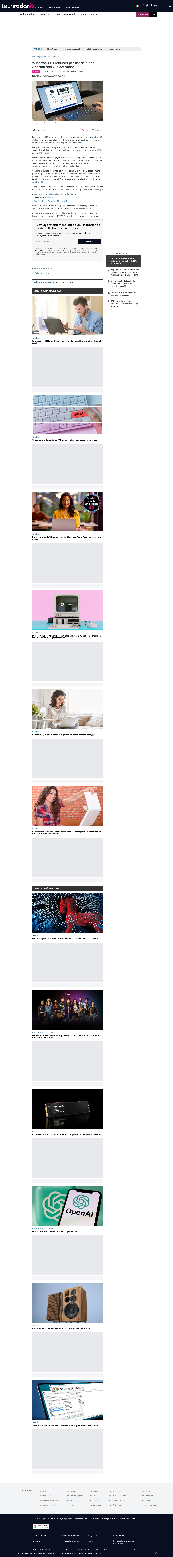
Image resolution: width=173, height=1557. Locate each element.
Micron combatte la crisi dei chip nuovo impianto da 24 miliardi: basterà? (123, 283)
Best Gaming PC (72, 1500)
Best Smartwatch (95, 1505)
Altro (93, 14)
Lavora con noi (116, 49)
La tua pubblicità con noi (69, 1541)
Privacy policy (91, 1536)
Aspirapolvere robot (72, 49)
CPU (41, 153)
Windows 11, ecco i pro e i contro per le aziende (55, 194)
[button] (167, 6)
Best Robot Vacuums (149, 1505)
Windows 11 (96, 137)
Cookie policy (118, 1536)
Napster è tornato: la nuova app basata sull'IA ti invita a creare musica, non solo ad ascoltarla (125, 272)
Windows (56, 57)
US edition (66, 1553)
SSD (100, 150)
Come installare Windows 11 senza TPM (51, 201)
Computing (36, 57)
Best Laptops (71, 1491)
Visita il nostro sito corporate (123, 1519)
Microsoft (79, 142)
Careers (89, 1541)
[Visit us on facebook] (144, 5)
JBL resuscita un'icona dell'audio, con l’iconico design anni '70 (125, 303)
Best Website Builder (48, 1505)
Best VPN (43, 1491)
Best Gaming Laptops (74, 1496)
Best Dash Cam (147, 1496)
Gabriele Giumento (61, 71)
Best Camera (146, 1491)
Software (46, 57)
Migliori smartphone (95, 49)
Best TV (92, 1496)
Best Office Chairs (115, 1505)
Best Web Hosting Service (50, 1500)
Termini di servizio (61, 248)
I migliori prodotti (26, 14)
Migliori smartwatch (43, 268)
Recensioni (69, 14)
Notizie (36, 72)
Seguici (86, 130)
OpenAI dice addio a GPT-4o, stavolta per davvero (123, 293)
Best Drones (146, 1500)
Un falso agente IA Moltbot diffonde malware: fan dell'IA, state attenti (124, 261)
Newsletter (98, 130)
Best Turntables (114, 1491)
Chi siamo (37, 1541)
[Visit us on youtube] (151, 5)
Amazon (78, 186)
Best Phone (93, 1491)
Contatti (82, 14)
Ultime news (45, 14)
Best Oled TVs (94, 1500)
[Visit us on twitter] (147, 5)
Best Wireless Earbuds (116, 1500)
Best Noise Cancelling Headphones (121, 1496)
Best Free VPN (45, 1496)
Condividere (40, 130)
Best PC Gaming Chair (74, 1505)
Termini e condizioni (41, 1536)
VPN (57, 14)
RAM (64, 160)
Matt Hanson (48, 71)
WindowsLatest (42, 273)
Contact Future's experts (69, 1536)
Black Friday (52, 49)
